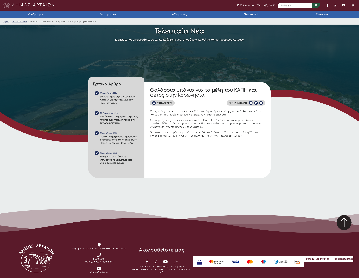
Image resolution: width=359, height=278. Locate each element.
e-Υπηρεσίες (179, 14)
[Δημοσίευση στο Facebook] (251, 103)
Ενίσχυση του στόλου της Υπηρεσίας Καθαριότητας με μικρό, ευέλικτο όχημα (116, 159)
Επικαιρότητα (108, 14)
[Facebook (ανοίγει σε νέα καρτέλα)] (327, 5)
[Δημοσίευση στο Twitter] (256, 103)
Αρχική (6, 22)
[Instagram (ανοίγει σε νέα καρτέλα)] (335, 5)
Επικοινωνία (323, 14)
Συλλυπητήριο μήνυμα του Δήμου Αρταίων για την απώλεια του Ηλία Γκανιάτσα (118, 100)
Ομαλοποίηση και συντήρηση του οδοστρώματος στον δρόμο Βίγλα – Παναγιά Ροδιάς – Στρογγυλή (118, 140)
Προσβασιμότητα (343, 259)
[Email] (261, 103)
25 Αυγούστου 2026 (250, 5)
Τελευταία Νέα (19, 22)
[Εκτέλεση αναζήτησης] (316, 5)
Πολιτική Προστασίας (317, 259)
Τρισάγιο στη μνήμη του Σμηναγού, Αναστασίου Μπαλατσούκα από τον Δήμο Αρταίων (119, 119)
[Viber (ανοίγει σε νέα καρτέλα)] (352, 5)
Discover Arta (251, 14)
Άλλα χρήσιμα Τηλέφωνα (99, 262)
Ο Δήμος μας (36, 14)
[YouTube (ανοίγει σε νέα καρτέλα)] (344, 5)
